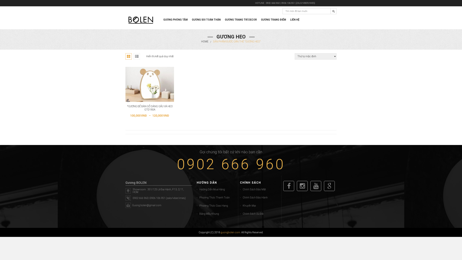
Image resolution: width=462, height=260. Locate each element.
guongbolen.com (230, 232)
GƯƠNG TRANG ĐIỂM (273, 19)
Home (204, 41)
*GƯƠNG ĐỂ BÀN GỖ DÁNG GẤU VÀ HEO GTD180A (150, 108)
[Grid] (128, 56)
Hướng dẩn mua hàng (212, 189)
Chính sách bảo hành (255, 197)
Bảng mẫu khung (209, 213)
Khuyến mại (249, 205)
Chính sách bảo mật (254, 189)
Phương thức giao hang (213, 205)
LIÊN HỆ (294, 19)
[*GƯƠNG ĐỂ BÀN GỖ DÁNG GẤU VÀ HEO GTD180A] (149, 84)
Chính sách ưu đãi (253, 213)
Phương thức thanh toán (214, 197)
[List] (137, 56)
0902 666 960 (231, 164)
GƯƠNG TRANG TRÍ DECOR (241, 19)
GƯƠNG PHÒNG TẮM (175, 19)
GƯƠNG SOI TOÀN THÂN (206, 19)
